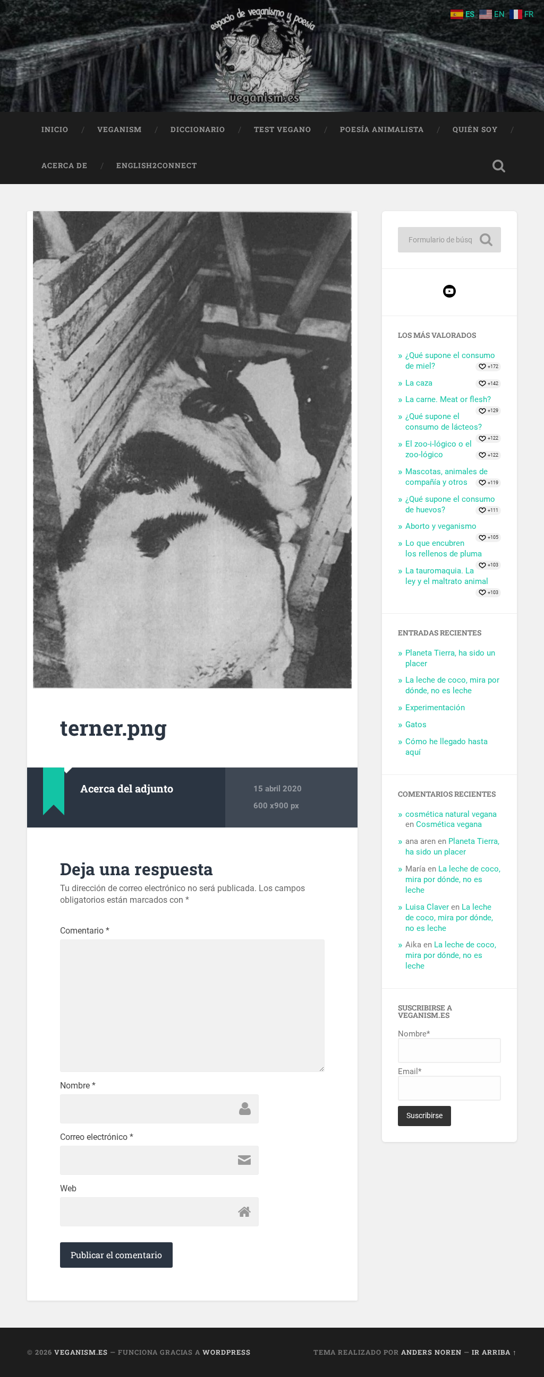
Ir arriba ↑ (494, 1352)
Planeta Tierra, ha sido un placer (452, 846)
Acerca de (64, 165)
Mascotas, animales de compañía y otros (446, 477)
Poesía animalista (382, 129)
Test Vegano (282, 129)
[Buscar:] (449, 239)
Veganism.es (81, 1352)
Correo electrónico (96, 1137)
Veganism (119, 129)
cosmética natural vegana (451, 814)
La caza (418, 383)
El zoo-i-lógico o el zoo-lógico (438, 449)
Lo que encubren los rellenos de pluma (443, 548)
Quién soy (475, 129)
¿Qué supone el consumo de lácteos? (443, 422)
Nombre (78, 1086)
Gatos (416, 724)
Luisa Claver (427, 907)
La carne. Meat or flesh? (448, 399)
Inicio (55, 129)
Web (68, 1188)
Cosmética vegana (449, 824)
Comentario (84, 931)
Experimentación (435, 707)
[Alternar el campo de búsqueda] (499, 166)
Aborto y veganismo (441, 526)
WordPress (226, 1352)
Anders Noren (431, 1352)
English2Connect (156, 165)
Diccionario (198, 129)
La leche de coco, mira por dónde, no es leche (452, 685)
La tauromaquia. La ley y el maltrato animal (446, 576)
